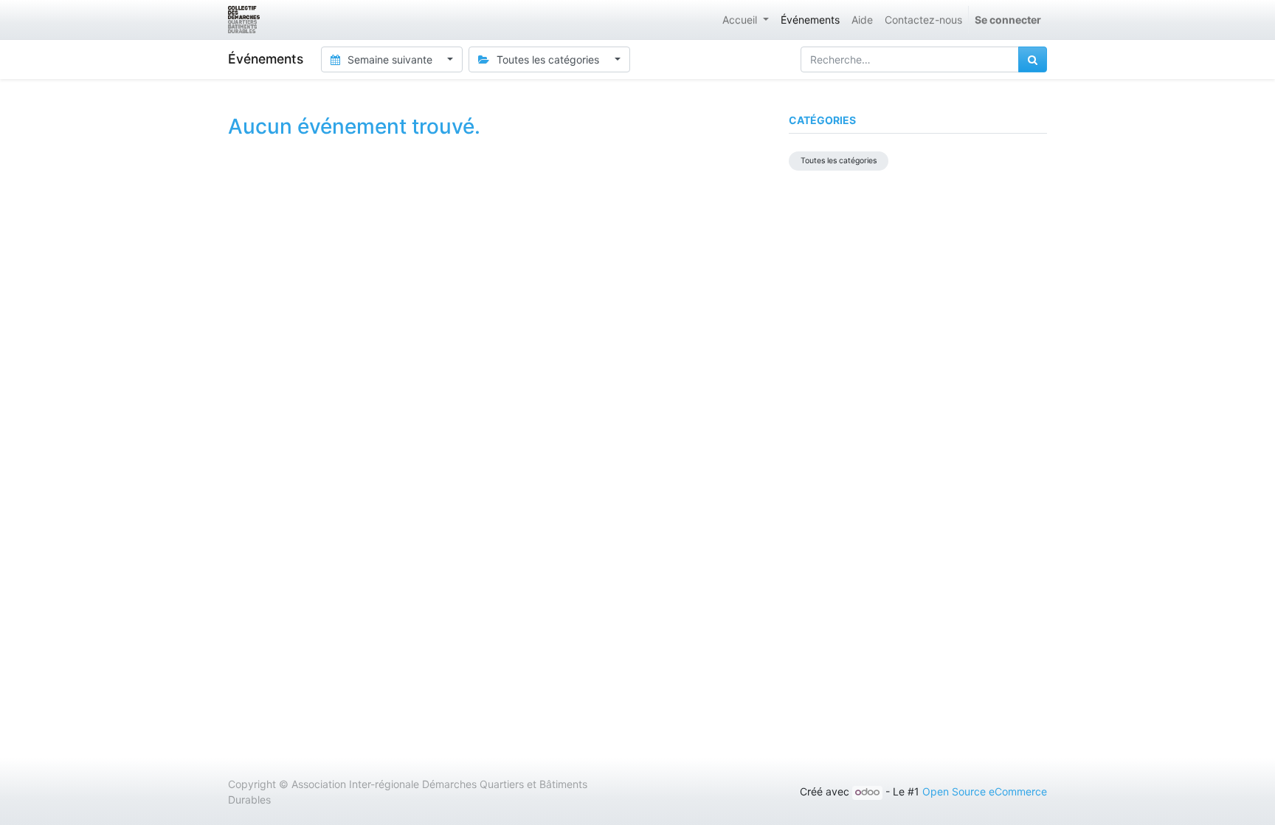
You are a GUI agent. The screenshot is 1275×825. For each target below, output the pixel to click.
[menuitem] (810, 19)
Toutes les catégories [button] (548, 59)
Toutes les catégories (839, 160)
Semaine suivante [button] (390, 59)
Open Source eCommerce (984, 791)
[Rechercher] (1032, 59)
